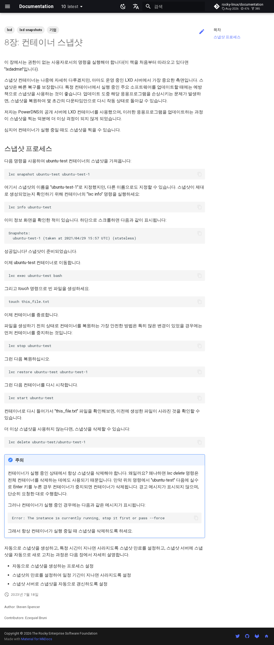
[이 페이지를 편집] (202, 31)
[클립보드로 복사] (199, 174)
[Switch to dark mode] (123, 6)
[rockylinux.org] (266, 636)
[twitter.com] (237, 636)
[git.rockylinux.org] (257, 636)
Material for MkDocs (36, 639)
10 (69, 6)
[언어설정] (136, 6)
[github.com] (247, 636)
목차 (217, 30)
